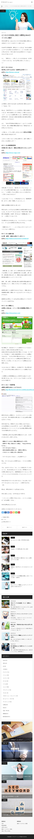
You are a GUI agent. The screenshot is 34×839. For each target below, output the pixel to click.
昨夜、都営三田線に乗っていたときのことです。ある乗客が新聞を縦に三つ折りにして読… (21, 608)
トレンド (5, 687)
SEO (4, 663)
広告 (4, 707)
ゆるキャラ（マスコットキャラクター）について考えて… (21, 614)
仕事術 (4, 704)
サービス (5, 681)
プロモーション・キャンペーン (9, 695)
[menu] (32, 2)
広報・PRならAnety (6, 831)
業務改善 (5, 713)
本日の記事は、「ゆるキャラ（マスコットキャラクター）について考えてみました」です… (21, 618)
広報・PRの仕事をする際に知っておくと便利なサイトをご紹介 (21, 558)
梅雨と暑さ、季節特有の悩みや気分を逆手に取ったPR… (21, 625)
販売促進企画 (6, 716)
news (4, 660)
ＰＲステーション (15, 836)
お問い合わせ (4, 827)
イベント (5, 675)
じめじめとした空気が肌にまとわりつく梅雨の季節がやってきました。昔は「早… (21, 629)
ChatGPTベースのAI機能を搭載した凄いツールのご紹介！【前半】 (21, 576)
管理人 (7, 517)
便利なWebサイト (7, 521)
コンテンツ (5, 678)
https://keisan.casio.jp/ (12, 72)
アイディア (5, 672)
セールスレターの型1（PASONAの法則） (20, 540)
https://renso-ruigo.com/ (13, 153)
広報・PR (5, 710)
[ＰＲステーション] (14, 2)
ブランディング (6, 689)
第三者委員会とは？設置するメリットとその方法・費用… (21, 646)
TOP (2, 823)
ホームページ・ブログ (7, 698)
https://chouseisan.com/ (13, 313)
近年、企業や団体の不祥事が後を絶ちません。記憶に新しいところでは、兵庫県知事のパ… (21, 650)
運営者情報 (4, 825)
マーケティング (6, 701)
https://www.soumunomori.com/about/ (17, 238)
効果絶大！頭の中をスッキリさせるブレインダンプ (21, 567)
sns (3, 666)
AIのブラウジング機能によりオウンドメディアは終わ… (21, 636)
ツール (3, 10)
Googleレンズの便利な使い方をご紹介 (19, 549)
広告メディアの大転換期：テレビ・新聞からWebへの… (21, 603)
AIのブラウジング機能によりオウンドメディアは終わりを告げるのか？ (21, 585)
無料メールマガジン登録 (7, 829)
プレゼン (5, 692)
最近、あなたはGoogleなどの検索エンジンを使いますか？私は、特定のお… (21, 640)
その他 (4, 669)
